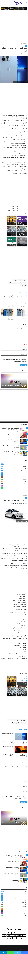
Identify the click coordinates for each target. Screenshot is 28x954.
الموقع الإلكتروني (24, 354)
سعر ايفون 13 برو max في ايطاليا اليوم (17, 282)
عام (21, 43)
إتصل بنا (13, 948)
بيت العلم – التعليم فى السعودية (20, 470)
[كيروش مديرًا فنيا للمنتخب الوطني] (23, 441)
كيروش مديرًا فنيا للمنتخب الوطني (12, 439)
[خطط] (18, 3)
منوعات (24, 466)
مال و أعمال (24, 477)
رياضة (25, 472)
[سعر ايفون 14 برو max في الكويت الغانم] (21, 312)
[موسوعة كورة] (14, 8)
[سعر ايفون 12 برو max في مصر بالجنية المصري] (7, 312)
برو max (23, 280)
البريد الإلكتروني (24, 349)
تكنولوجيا (24, 479)
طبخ (25, 487)
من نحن (9, 948)
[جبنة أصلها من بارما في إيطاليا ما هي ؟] (21, 298)
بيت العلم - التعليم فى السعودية (19, 935)
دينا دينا (24, 53)
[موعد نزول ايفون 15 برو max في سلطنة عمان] (7, 298)
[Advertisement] (14, 26)
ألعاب (25, 485)
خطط (23, 948)
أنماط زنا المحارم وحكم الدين (13, 434)
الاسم (25, 344)
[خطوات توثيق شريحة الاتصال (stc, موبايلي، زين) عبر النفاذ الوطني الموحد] (23, 430)
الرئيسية (24, 43)
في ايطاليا (23, 285)
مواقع (25, 481)
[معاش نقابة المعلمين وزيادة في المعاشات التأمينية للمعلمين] (23, 453)
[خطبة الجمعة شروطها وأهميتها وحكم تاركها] (23, 447)
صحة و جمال (23, 483)
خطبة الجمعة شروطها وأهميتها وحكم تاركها (11, 445)
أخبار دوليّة (24, 474)
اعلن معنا (6, 948)
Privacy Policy (18, 948)
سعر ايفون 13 (16, 280)
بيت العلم (24, 468)
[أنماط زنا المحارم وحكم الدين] (23, 435)
